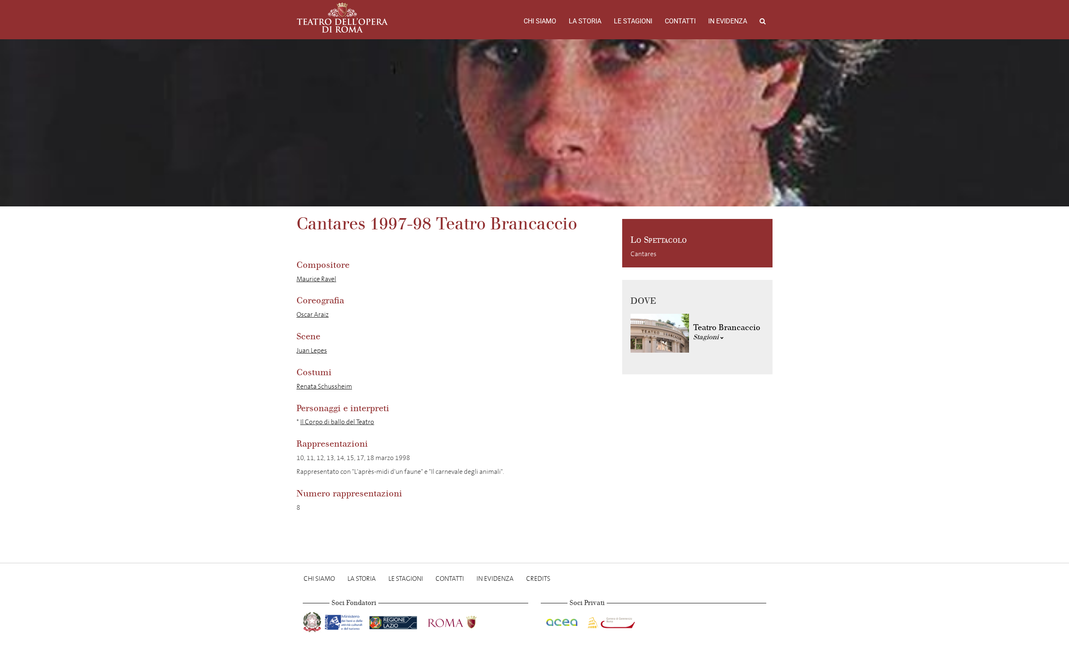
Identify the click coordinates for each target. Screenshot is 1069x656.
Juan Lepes (311, 350)
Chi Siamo (540, 21)
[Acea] (562, 621)
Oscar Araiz (312, 314)
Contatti (680, 21)
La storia (585, 21)
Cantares (643, 253)
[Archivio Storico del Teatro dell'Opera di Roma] (342, 18)
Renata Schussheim (324, 386)
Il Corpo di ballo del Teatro (337, 421)
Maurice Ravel (316, 279)
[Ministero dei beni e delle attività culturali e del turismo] (345, 621)
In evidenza (727, 21)
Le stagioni (633, 21)
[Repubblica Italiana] (313, 621)
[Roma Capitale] (463, 621)
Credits (538, 578)
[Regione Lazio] (394, 621)
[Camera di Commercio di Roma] (610, 621)
